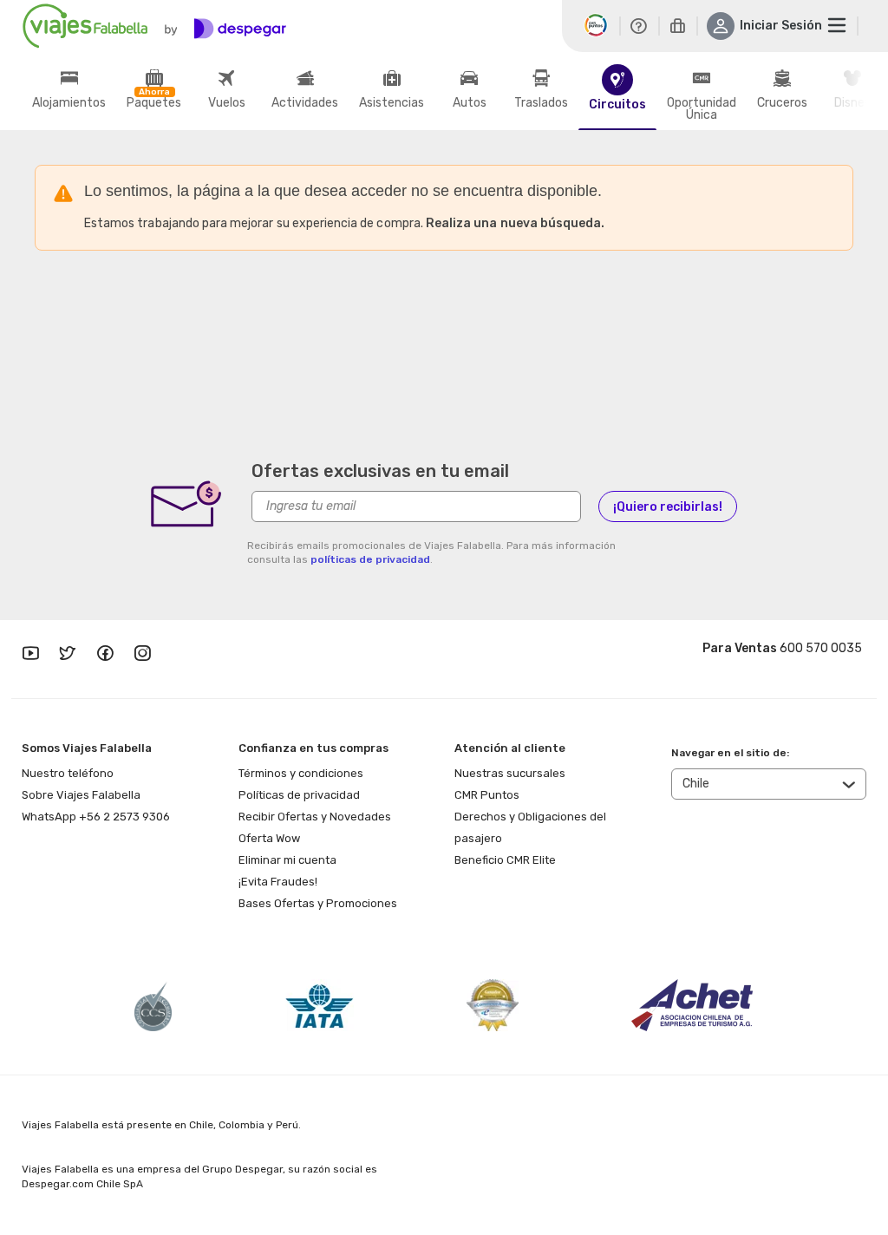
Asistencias (391, 103)
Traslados (541, 103)
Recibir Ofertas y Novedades (314, 816)
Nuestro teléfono (68, 773)
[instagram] (142, 655)
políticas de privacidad (370, 559)
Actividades (304, 103)
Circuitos (617, 105)
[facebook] (105, 655)
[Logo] (154, 26)
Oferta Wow (269, 838)
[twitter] (67, 655)
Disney (853, 103)
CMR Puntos (486, 794)
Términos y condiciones (300, 773)
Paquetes (154, 103)
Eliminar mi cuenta (287, 859)
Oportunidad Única (701, 109)
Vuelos (226, 103)
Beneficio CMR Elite (505, 859)
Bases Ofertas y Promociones (317, 903)
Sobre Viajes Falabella (81, 794)
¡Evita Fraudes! (277, 881)
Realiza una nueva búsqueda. (515, 223)
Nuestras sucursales (509, 773)
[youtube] (30, 655)
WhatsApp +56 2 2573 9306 (96, 816)
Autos (469, 103)
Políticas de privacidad (299, 794)
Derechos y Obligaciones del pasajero (530, 827)
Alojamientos (69, 103)
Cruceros (782, 103)
